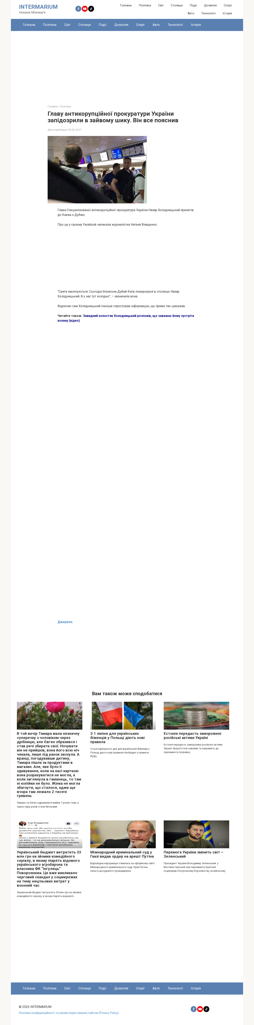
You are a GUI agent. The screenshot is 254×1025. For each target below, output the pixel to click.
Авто (191, 13)
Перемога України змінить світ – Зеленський (193, 854)
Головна (126, 5)
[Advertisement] (127, 65)
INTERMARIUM (38, 7)
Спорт (228, 5)
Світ (161, 5)
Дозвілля (210, 5)
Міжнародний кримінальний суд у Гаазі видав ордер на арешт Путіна (122, 854)
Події (193, 5)
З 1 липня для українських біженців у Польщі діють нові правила (117, 737)
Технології (208, 13)
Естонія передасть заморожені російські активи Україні (192, 735)
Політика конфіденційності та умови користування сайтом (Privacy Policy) (69, 1013)
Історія (227, 13)
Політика (145, 5)
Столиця (177, 5)
